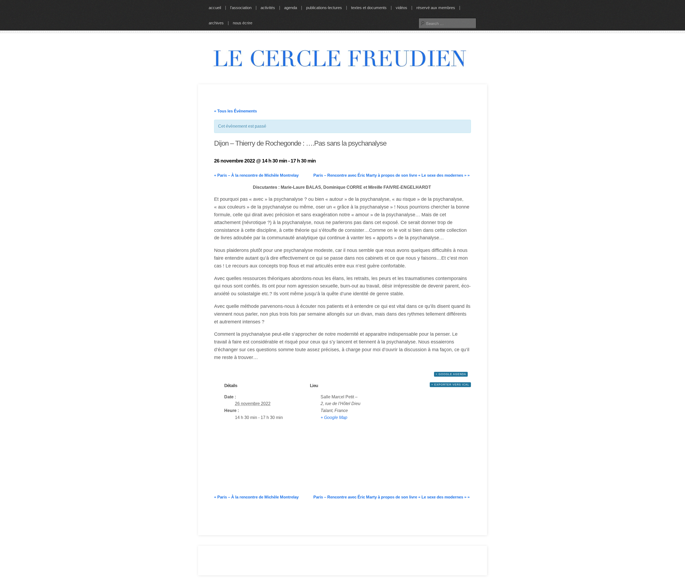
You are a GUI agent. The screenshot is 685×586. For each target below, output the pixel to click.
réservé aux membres (435, 7)
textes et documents (369, 7)
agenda (290, 7)
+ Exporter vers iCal (450, 384)
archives (216, 23)
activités (268, 7)
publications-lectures (324, 7)
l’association (241, 7)
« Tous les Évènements (235, 111)
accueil (215, 7)
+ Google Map (334, 417)
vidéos (401, 7)
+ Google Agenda (451, 374)
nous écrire (242, 23)
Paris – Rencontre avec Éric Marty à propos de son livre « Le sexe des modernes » (391, 175)
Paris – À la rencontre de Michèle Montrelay (256, 175)
